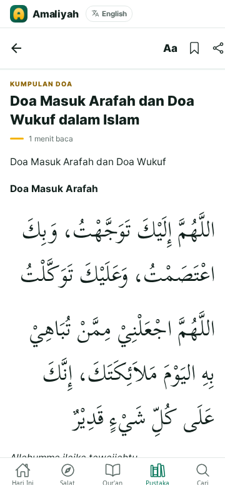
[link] (16, 48)
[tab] (22, 473)
